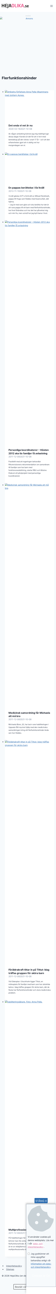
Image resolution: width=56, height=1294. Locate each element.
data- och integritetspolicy (35, 1245)
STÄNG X (41, 1200)
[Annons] (28, 18)
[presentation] (29, 105)
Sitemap (10, 1269)
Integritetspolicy (14, 1266)
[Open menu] (51, 6)
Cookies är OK (41, 1275)
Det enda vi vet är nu (21, 125)
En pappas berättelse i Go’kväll (26, 187)
